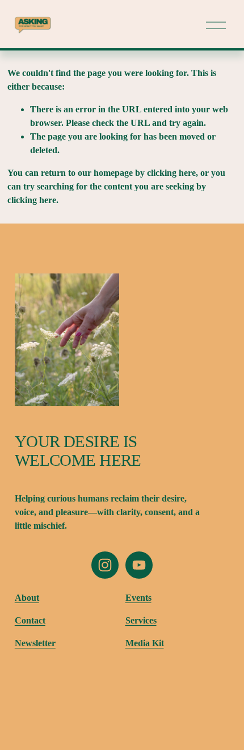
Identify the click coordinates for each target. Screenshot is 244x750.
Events (138, 597)
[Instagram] (105, 565)
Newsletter (35, 643)
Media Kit (144, 643)
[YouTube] (139, 565)
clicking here (171, 173)
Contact (30, 620)
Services (141, 620)
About (27, 597)
